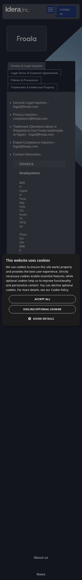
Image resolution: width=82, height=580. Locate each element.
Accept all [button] (42, 299)
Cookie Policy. (60, 290)
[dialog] (41, 290)
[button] (41, 318)
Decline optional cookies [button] (42, 309)
